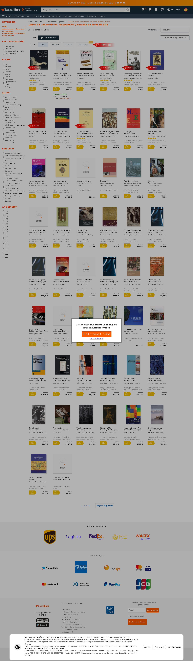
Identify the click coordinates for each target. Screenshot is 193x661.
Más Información (174, 647)
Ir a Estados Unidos (96, 334)
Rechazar (158, 647)
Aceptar (147, 647)
